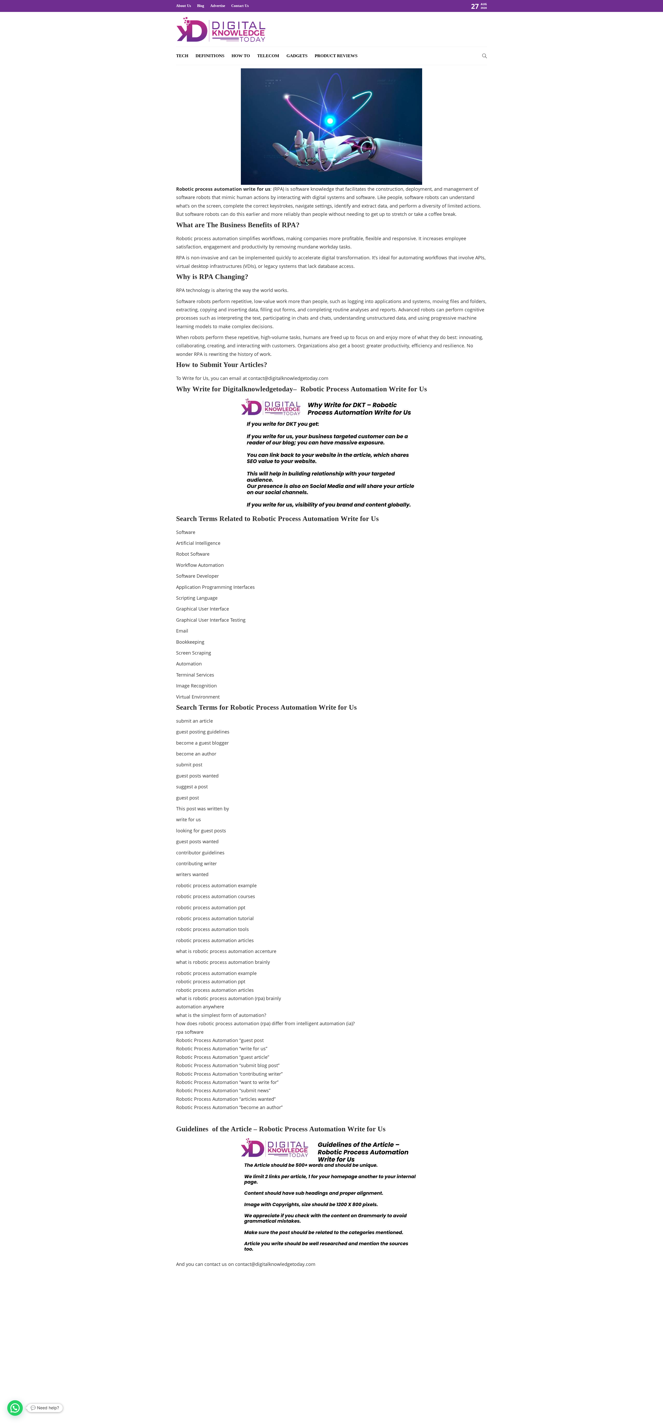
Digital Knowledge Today (469, 1403)
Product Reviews (336, 55)
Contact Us (240, 6)
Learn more (195, 1365)
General (438, 1349)
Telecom (268, 55)
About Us (183, 6)
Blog (200, 6)
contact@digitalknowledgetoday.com (288, 378)
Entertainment (438, 1331)
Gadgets (296, 55)
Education (438, 1322)
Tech (182, 55)
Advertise (217, 6)
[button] (15, 1408)
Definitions (210, 55)
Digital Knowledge (438, 1314)
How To (241, 55)
